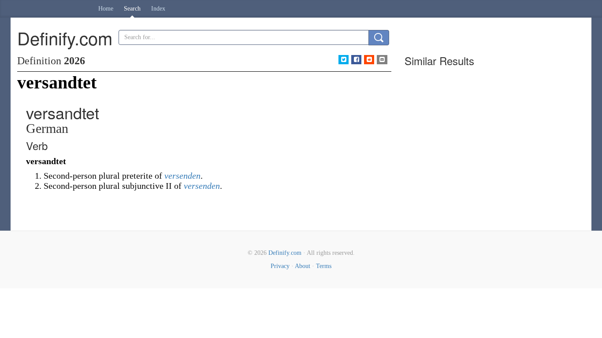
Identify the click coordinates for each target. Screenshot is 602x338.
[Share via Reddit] (369, 60)
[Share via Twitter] (343, 60)
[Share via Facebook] (356, 60)
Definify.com (284, 253)
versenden (182, 175)
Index (158, 8)
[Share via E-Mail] (381, 60)
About (302, 266)
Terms (323, 266)
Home (105, 8)
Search (132, 8)
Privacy (280, 266)
